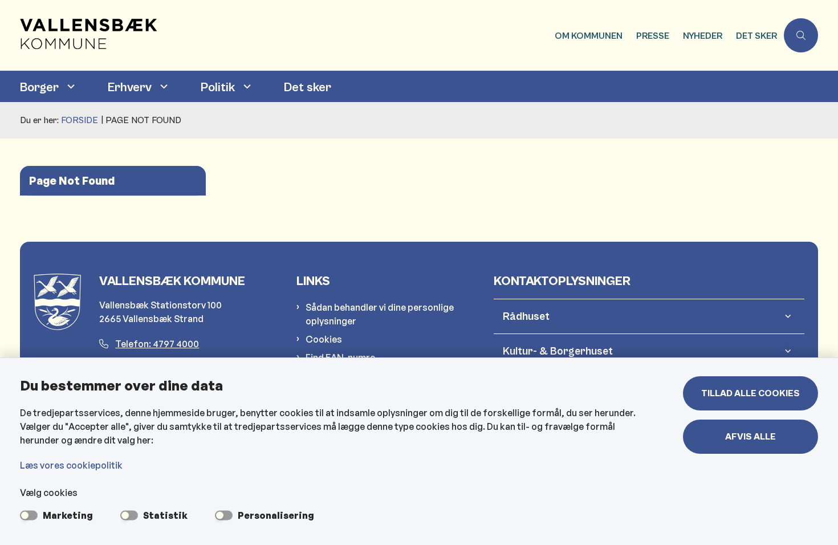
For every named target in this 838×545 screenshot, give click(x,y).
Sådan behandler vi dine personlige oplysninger (380, 314)
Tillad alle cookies (750, 393)
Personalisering (276, 515)
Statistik (165, 515)
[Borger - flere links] (69, 86)
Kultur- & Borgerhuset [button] (558, 351)
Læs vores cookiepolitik (71, 465)
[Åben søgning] (801, 35)
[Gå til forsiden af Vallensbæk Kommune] (284, 35)
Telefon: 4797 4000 (157, 343)
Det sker (307, 87)
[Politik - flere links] (246, 86)
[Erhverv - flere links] (162, 86)
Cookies (324, 339)
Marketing (68, 515)
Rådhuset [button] (526, 316)
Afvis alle (750, 437)
